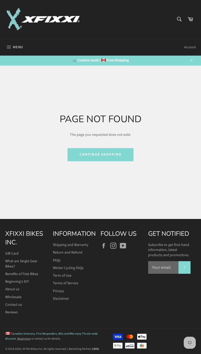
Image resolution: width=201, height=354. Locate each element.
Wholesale (13, 297)
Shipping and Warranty (70, 245)
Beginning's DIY (17, 281)
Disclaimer (61, 298)
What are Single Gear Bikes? (21, 264)
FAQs (56, 260)
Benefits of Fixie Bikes (21, 274)
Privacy (58, 291)
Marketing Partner (84, 349)
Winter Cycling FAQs (68, 268)
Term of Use (62, 275)
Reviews (11, 312)
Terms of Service (65, 283)
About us (12, 289)
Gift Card (12, 253)
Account (190, 47)
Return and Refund (67, 252)
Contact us (13, 304)
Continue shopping (100, 154)
